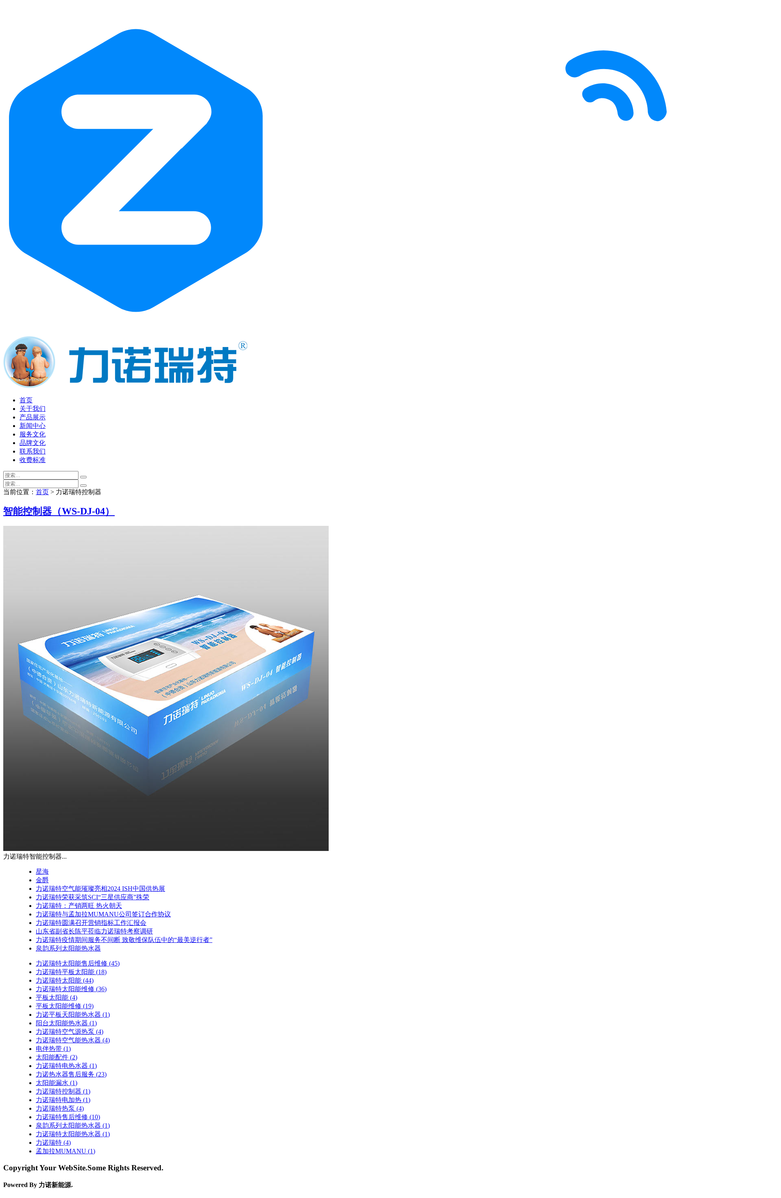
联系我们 (33, 451)
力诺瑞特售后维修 (68, 1116)
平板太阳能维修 (65, 1006)
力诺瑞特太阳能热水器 (73, 1134)
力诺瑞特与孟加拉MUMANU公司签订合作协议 (103, 914)
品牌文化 (33, 442)
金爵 (42, 880)
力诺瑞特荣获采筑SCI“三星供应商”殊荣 (92, 897)
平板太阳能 (56, 997)
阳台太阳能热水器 (66, 1023)
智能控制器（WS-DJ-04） (59, 511)
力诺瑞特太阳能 (65, 980)
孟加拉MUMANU (65, 1151)
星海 (42, 871)
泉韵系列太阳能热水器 (68, 948)
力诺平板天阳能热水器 (73, 1014)
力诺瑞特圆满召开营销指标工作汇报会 (91, 922)
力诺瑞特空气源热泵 (69, 1031)
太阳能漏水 (56, 1082)
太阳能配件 (56, 1057)
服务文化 (33, 434)
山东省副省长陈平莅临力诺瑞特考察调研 (94, 931)
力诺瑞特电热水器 (66, 1065)
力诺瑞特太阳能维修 (71, 988)
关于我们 (33, 408)
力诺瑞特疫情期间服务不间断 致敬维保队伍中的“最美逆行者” (124, 939)
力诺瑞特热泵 (60, 1108)
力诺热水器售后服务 (71, 1074)
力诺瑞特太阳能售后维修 (78, 963)
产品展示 (33, 417)
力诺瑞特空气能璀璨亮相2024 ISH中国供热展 (100, 888)
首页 (26, 400)
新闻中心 (33, 425)
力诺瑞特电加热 (63, 1099)
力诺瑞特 (53, 1142)
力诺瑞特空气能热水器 (73, 1040)
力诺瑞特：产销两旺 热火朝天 (79, 905)
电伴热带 (53, 1048)
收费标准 (33, 459)
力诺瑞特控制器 (63, 1091)
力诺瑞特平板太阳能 (71, 971)
